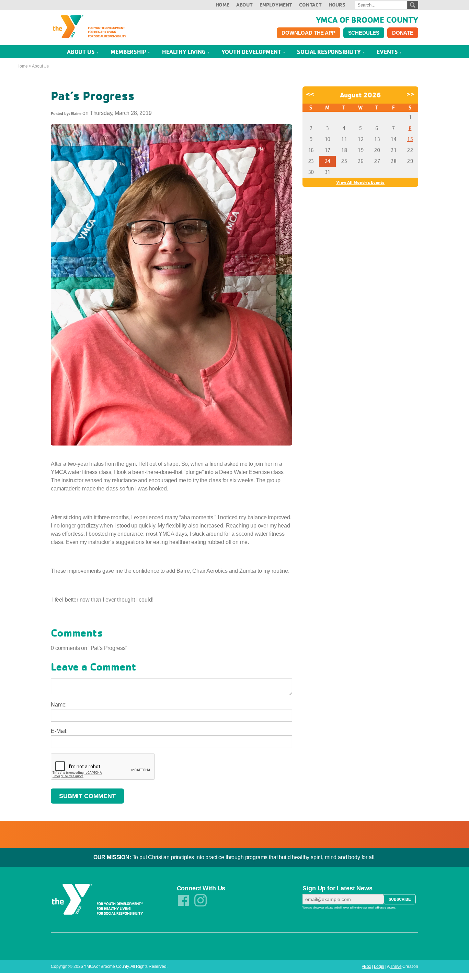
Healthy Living (184, 51)
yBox (366, 966)
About (244, 4)
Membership (129, 51)
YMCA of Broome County (367, 19)
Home (222, 4)
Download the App (308, 33)
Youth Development (251, 51)
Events (388, 51)
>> (411, 94)
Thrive (395, 966)
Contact (310, 4)
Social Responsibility (329, 51)
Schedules (364, 33)
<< (310, 94)
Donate (402, 33)
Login (379, 966)
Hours (337, 4)
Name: (59, 705)
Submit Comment (87, 796)
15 (410, 139)
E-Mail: (59, 731)
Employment (276, 4)
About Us (81, 51)
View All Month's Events (360, 182)
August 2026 (360, 95)
